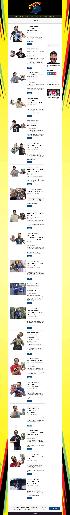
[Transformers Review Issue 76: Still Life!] (18, 53)
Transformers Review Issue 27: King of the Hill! (35, 263)
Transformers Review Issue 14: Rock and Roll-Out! (35, 433)
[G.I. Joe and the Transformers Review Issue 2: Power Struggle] (18, 313)
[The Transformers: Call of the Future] (18, 194)
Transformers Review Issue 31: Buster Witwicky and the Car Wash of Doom (35, 238)
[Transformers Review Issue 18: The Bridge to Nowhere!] (18, 366)
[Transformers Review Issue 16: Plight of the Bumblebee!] (18, 411)
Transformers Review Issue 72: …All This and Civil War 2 (35, 101)
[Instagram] (53, 73)
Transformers (33, 34)
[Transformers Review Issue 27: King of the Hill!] (18, 266)
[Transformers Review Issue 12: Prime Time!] (18, 460)
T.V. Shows (33, 318)
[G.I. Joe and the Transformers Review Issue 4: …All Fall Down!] (18, 289)
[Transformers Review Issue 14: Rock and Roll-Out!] (18, 440)
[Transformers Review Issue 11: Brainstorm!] (18, 484)
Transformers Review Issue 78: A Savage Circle (34, 29)
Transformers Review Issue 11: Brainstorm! (33, 481)
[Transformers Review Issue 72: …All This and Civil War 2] (18, 102)
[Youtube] (55, 73)
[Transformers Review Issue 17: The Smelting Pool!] (18, 389)
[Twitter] (48, 73)
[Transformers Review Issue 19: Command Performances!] (18, 341)
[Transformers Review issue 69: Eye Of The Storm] (18, 148)
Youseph (35, 32)
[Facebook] (50, 73)
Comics (29, 34)
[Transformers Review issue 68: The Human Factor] (18, 171)
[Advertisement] (54, 35)
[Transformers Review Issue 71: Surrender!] (18, 126)
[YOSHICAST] (35, 8)
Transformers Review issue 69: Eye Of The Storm (35, 145)
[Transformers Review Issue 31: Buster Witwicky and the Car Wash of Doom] (18, 238)
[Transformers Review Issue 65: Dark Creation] (18, 216)
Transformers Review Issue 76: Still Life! (35, 51)
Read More (30, 43)
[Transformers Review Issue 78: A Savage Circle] (18, 34)
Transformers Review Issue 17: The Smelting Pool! (35, 385)
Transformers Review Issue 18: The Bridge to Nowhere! (35, 361)
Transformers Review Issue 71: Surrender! (33, 123)
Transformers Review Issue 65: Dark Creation (35, 213)
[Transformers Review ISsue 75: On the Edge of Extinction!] (18, 77)
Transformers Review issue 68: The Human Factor (35, 169)
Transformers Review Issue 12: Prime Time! (35, 456)
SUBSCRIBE (54, 508)
